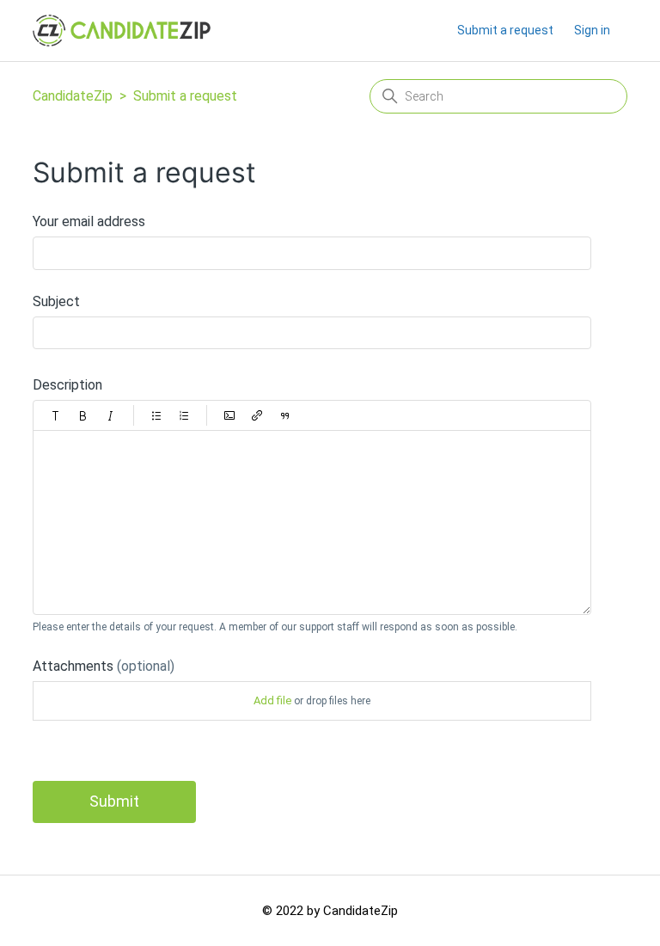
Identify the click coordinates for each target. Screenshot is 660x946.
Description (67, 385)
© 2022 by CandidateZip (330, 910)
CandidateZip (73, 96)
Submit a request (505, 30)
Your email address (89, 221)
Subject (56, 301)
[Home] (121, 30)
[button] (56, 415)
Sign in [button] (592, 30)
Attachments (103, 666)
